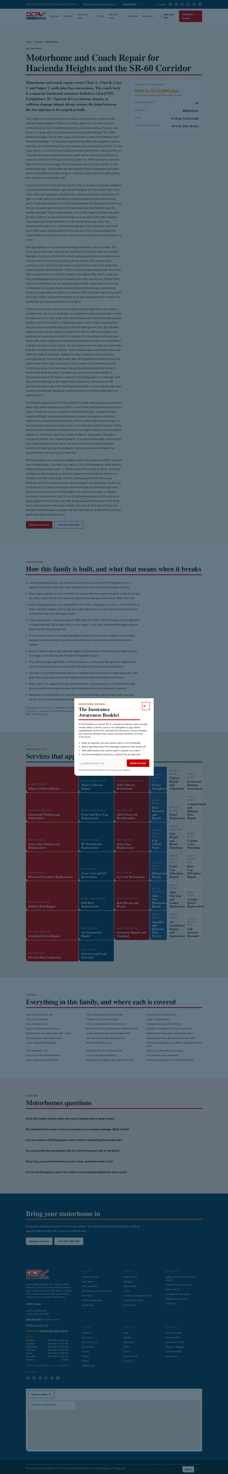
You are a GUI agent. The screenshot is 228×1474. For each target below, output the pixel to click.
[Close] (146, 706)
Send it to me (138, 763)
